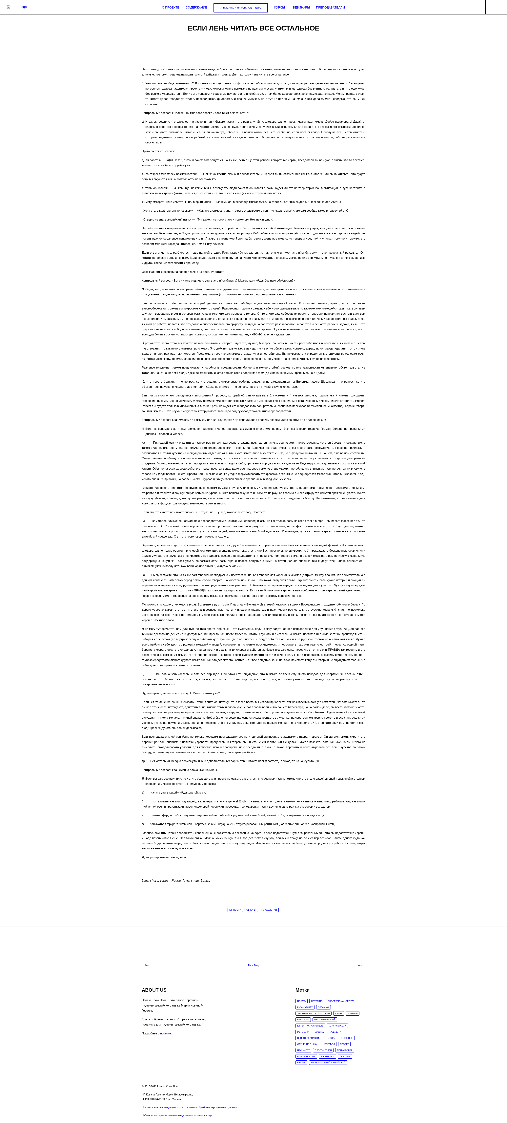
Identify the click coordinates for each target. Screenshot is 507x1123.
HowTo (301, 1001)
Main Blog (253, 965)
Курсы (279, 7)
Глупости (235, 910)
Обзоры (251, 910)
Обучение (347, 1038)
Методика (303, 1032)
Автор (338, 1013)
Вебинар (353, 1013)
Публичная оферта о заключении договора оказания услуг (177, 1115)
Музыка (319, 1032)
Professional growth (341, 1001)
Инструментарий (324, 1019)
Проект (344, 1044)
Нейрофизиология (308, 1038)
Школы (301, 1062)
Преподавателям (330, 7)
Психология (269, 910)
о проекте (164, 1033)
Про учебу (303, 1050)
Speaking (323, 1007)
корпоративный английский (328, 1062)
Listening (317, 1001)
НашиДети (335, 1032)
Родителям (327, 1056)
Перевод (329, 1044)
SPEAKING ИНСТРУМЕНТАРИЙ (313, 1013)
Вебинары (301, 7)
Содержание (196, 7)
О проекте (170, 7)
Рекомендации (306, 1056)
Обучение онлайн (308, 1044)
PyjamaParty (305, 1007)
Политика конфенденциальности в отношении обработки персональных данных (189, 1107)
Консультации (337, 1026)
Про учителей (323, 1050)
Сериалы (345, 1056)
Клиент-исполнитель (310, 1026)
